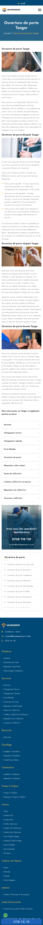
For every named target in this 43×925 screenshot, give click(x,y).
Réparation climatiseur (12, 778)
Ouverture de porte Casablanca (19, 575)
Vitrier (6, 811)
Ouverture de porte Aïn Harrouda (20, 564)
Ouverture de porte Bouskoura (19, 570)
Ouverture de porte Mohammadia (20, 586)
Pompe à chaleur (10, 793)
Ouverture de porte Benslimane (19, 597)
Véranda (7, 872)
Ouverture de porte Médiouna (19, 580)
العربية (23, 3)
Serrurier (7, 424)
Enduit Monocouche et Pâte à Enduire (18, 909)
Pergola (6, 876)
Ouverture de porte (12, 457)
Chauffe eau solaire (11, 760)
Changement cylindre (13, 441)
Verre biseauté (9, 849)
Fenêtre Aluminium (10, 824)
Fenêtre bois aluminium (12, 832)
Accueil (7, 33)
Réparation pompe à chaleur (15, 797)
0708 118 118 (21, 922)
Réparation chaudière (12, 755)
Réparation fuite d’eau (12, 666)
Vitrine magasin (9, 880)
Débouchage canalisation (13, 671)
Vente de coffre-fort (13, 473)
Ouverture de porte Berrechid (19, 602)
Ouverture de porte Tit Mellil (18, 591)
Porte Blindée (10, 449)
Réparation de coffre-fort (15, 490)
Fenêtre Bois (8, 819)
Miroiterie (7, 853)
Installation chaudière (12, 751)
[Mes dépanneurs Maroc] (11, 10)
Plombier (7, 658)
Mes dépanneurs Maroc (28, 918)
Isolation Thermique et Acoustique (16, 894)
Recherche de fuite (11, 662)
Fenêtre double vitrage (13, 840)
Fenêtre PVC (8, 815)
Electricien (7, 737)
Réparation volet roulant (14, 465)
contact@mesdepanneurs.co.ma (21, 544)
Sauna (6, 867)
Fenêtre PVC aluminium (12, 828)
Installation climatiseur (12, 774)
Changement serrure (13, 433)
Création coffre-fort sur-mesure (17, 482)
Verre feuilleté (9, 845)
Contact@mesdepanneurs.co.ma (18, 636)
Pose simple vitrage (11, 836)
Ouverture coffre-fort (13, 498)
